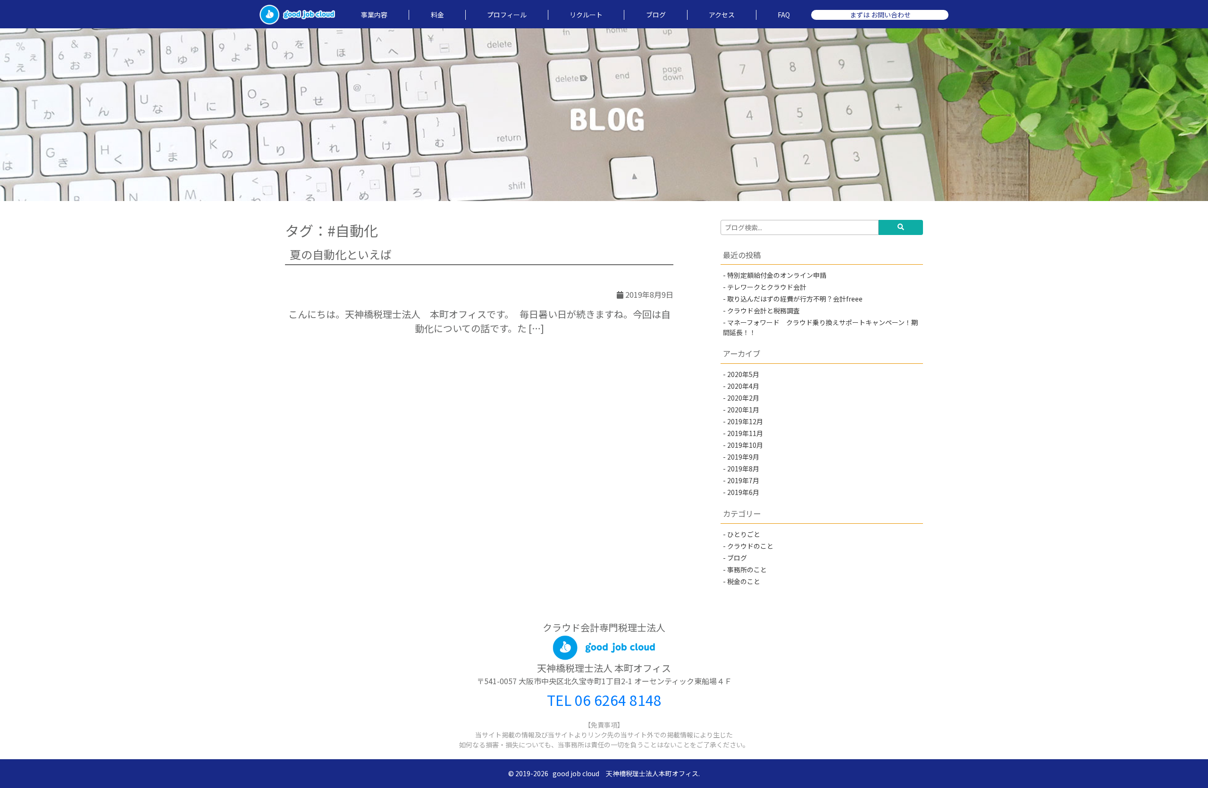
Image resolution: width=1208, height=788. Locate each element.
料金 (437, 14)
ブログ (656, 14)
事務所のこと (747, 569)
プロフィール (507, 14)
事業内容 (374, 14)
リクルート (586, 14)
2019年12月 (745, 421)
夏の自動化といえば (341, 254)
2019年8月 (743, 468)
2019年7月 (743, 480)
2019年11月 (745, 433)
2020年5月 (743, 374)
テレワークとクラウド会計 (766, 287)
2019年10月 (745, 445)
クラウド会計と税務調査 (763, 310)
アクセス (722, 14)
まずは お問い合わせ (880, 14)
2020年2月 (743, 397)
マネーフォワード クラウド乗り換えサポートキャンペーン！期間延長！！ (820, 327)
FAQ (784, 14)
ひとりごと (747, 534)
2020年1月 (743, 409)
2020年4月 (743, 386)
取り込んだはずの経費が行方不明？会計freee (795, 298)
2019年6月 (743, 492)
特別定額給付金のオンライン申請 (776, 275)
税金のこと (743, 581)
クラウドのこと (750, 546)
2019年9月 (743, 456)
